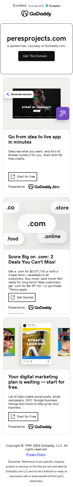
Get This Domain (35, 56)
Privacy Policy (36, 454)
